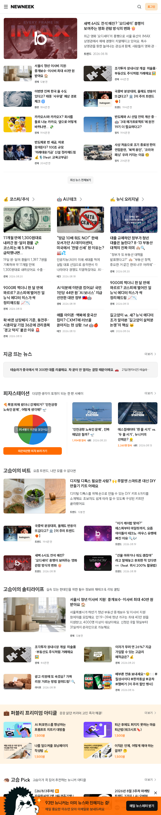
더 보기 (149, 354)
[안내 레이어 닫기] (155, 793)
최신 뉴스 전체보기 (80, 180)
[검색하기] (139, 6)
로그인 (151, 7)
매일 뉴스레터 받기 (142, 806)
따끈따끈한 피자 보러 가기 (32, 451)
